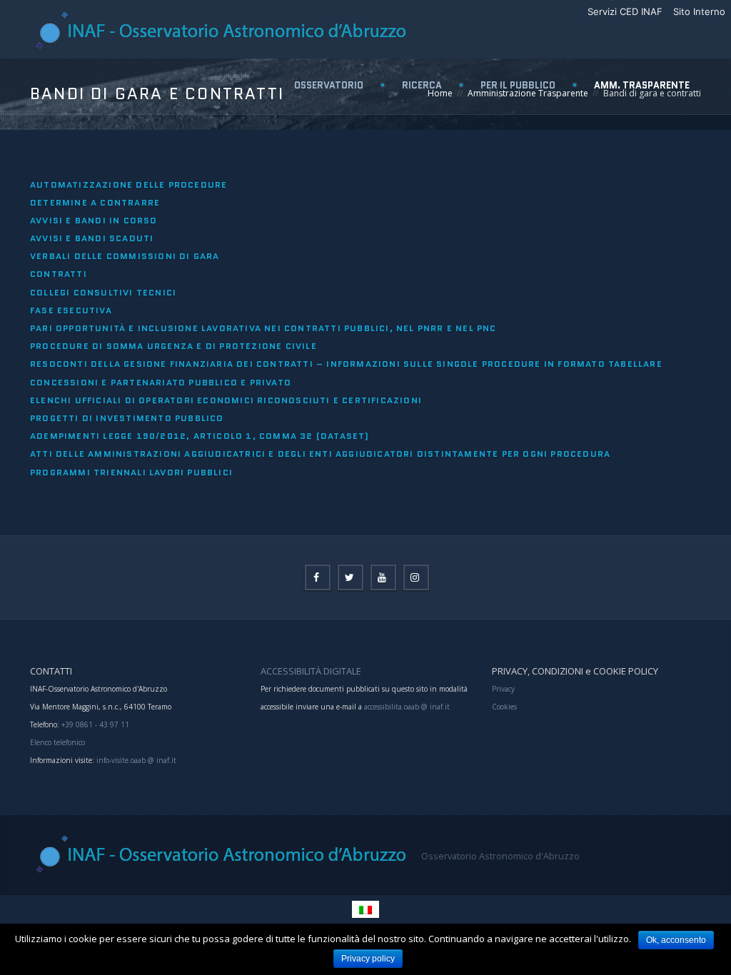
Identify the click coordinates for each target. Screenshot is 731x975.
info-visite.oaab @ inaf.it (136, 760)
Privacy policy (368, 959)
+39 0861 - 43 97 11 (94, 724)
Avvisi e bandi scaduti (91, 238)
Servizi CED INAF (625, 11)
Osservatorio (328, 85)
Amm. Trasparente (642, 85)
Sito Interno (699, 11)
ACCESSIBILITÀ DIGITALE (311, 671)
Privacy (503, 689)
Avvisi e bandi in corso (94, 220)
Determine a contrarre (95, 202)
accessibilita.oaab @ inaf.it (407, 707)
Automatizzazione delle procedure (128, 184)
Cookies (504, 707)
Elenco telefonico (57, 742)
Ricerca (422, 85)
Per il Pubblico (517, 85)
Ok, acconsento (676, 940)
